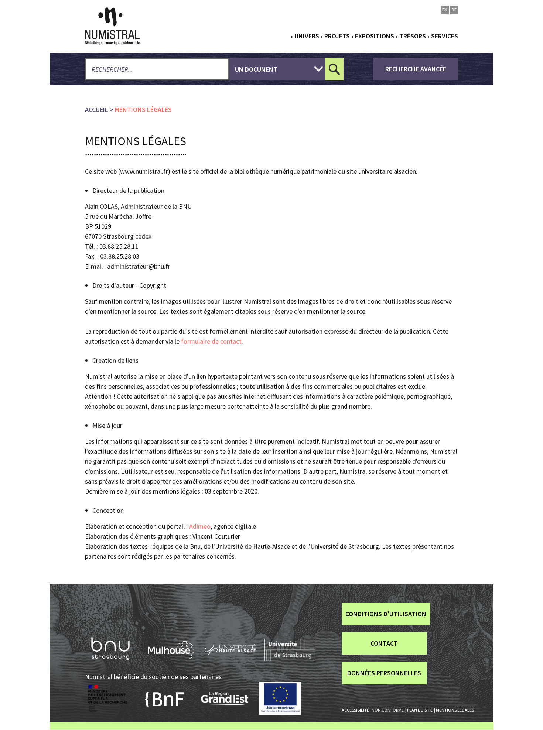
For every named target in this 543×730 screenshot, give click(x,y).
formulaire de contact (211, 341)
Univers (306, 36)
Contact (384, 643)
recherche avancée (415, 69)
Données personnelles (384, 673)
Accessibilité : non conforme (373, 710)
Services (444, 36)
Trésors (412, 36)
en (444, 10)
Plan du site (420, 710)
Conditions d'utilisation (385, 614)
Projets (337, 36)
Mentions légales (455, 710)
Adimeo (200, 526)
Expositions (374, 36)
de (454, 10)
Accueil (96, 109)
